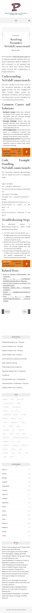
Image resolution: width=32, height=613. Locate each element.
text (27, 453)
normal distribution (21, 437)
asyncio (4, 469)
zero (12, 456)
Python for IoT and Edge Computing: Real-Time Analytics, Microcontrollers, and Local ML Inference (16, 582)
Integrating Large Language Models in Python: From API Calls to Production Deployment (14, 589)
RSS (17, 543)
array (5, 399)
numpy (4, 490)
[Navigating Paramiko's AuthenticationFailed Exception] (6, 311)
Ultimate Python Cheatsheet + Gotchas (15, 383)
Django (4, 478)
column (6, 407)
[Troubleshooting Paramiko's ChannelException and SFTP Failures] (26, 311)
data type (15, 411)
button (20, 399)
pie (13, 441)
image (11, 426)
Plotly (4, 511)
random (6, 445)
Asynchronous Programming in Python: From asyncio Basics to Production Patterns (15, 576)
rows (13, 449)
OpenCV (5, 494)
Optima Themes (21, 609)
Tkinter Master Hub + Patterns (12, 355)
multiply (6, 437)
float (5, 422)
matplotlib (5, 486)
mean (11, 433)
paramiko (16, 35)
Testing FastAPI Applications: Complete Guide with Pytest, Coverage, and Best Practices (15, 596)
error (13, 418)
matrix (21, 430)
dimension (7, 414)
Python (4, 515)
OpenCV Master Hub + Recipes (12, 346)
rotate (24, 445)
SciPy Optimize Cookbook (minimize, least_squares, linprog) (14, 361)
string (5, 453)
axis (12, 399)
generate (14, 422)
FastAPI (4, 482)
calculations (8, 403)
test (20, 453)
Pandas (4, 498)
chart (19, 403)
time (4, 456)
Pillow (4, 507)
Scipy (4, 519)
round (5, 449)
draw (16, 414)
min (17, 433)
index (18, 426)
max (4, 433)
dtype (24, 414)
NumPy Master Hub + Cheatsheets (13, 379)
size (20, 449)
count (5, 411)
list (13, 430)
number (6, 441)
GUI (4, 426)
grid (23, 422)
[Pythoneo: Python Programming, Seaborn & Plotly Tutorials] (16, 7)
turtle (4, 536)
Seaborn (5, 523)
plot (19, 441)
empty (5, 418)
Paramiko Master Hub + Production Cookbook (14, 373)
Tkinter (4, 531)
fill (20, 418)
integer (6, 430)
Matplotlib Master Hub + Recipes (13, 342)
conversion (16, 407)
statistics (5, 527)
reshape (15, 445)
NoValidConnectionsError (21, 56)
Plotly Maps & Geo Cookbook (12, 367)
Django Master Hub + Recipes (12, 387)
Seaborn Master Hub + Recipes (12, 350)
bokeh (4, 474)
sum (13, 453)
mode (24, 433)
